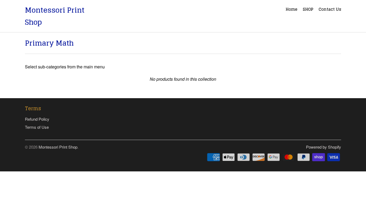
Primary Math (49, 43)
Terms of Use (37, 127)
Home (291, 10)
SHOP (308, 10)
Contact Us (330, 10)
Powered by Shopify (323, 147)
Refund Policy (37, 119)
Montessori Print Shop (54, 16)
